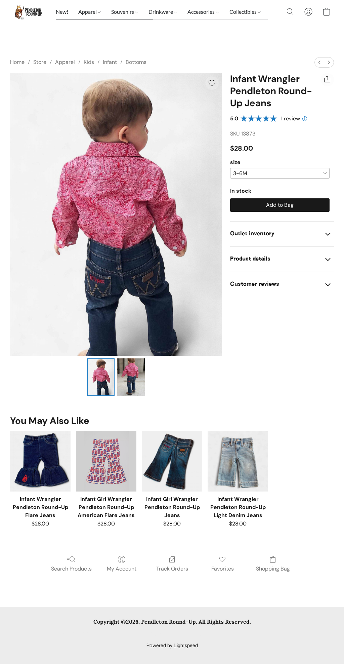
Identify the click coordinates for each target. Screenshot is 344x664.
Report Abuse (277, 634)
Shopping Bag (273, 568)
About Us (245, 634)
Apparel (88, 11)
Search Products (71, 568)
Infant (110, 62)
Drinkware (161, 11)
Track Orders (172, 568)
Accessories (201, 11)
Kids (89, 62)
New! (62, 11)
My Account (121, 568)
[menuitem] (319, 62)
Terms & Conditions (74, 634)
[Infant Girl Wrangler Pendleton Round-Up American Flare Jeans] (106, 461)
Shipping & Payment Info (166, 634)
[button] (27, 11)
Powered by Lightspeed (172, 645)
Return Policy (214, 634)
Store (39, 62)
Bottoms (136, 62)
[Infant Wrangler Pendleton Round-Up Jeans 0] (101, 377)
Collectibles (243, 11)
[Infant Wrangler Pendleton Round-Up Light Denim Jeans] (238, 461)
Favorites (222, 568)
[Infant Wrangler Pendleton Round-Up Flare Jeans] (40, 461)
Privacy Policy (117, 634)
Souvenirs (123, 11)
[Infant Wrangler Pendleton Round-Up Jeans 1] (131, 377)
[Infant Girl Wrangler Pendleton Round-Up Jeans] (172, 461)
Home (17, 62)
